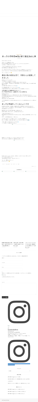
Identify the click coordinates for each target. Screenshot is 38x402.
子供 (11, 164)
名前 (3, 257)
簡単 (18, 164)
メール (3, 262)
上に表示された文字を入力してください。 (8, 276)
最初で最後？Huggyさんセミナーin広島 (14, 376)
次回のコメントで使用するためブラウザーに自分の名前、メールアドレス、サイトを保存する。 (17, 273)
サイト (3, 267)
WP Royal (7, 400)
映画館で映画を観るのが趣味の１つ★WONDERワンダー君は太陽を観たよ (7, 244)
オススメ (3, 164)
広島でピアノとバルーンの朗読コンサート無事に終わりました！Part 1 (19, 383)
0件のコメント (34, 166)
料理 (14, 164)
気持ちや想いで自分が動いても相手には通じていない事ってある (19, 244)
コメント (3, 282)
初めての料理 (7, 164)
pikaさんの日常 (19, 54)
